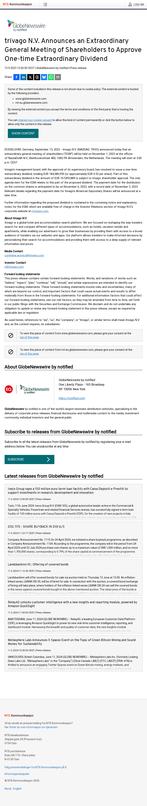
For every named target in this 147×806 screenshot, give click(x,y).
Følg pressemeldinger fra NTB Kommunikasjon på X (36, 767)
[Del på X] (30, 77)
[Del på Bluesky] (44, 77)
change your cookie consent (35, 120)
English (17, 788)
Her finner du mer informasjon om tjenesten (31, 727)
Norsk (8, 788)
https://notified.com (72, 398)
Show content (23, 133)
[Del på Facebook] (16, 77)
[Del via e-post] (58, 77)
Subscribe (16, 459)
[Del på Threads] (37, 77)
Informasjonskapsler (17, 773)
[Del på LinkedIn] (23, 77)
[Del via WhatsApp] (51, 77)
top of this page (29, 337)
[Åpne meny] (46, 4)
